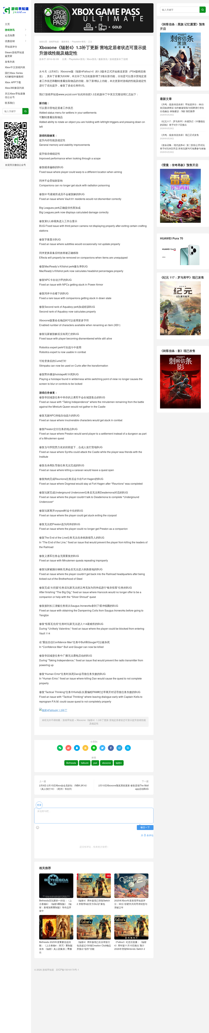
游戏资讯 (10, 30)
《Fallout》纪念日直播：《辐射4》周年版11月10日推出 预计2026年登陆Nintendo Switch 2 (130, 945)
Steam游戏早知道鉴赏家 (14, 54)
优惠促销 (10, 41)
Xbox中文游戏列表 (15, 67)
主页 (7, 24)
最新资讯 (65, 41)
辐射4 (119, 762)
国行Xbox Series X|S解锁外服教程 (14, 74)
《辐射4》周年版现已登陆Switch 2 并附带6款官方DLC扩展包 (93, 902)
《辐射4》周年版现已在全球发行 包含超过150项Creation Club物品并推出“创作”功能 (94, 945)
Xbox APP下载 (13, 82)
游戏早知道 (15, 10)
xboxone (106, 762)
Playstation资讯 (79, 41)
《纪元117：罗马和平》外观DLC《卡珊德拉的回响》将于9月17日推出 (182, 123)
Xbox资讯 (91, 59)
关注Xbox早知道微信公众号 (15, 95)
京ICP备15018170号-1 (67, 969)
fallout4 (84, 762)
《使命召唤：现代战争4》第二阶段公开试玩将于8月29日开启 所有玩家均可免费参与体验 (183, 146)
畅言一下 (145, 827)
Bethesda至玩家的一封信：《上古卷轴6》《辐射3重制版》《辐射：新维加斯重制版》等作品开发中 (55, 905)
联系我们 (10, 102)
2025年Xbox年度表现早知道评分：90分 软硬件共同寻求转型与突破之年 (130, 904)
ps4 (95, 762)
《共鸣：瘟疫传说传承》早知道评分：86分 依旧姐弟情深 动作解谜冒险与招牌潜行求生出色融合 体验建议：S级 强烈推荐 (182, 108)
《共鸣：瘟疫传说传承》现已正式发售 (179, 134)
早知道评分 (11, 46)
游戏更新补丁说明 (119, 59)
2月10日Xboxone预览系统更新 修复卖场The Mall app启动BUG (123, 787)
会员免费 (10, 35)
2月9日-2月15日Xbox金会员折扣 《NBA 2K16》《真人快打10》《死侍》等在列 (63, 787)
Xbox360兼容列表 (14, 87)
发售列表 (10, 61)
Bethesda (71, 762)
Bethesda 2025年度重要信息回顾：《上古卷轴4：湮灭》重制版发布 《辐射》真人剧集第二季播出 (55, 947)
